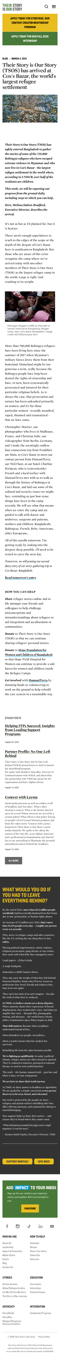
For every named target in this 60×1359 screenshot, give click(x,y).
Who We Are (9, 1236)
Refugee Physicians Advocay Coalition (11, 1322)
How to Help (37, 1236)
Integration (37, 1306)
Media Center (8, 1255)
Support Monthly (17, 1161)
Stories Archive (9, 1284)
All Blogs (13, 860)
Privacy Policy (44, 1336)
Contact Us (7, 1267)
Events (5, 1259)
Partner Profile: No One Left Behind (27, 753)
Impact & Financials (12, 1251)
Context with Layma (21, 797)
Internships (35, 1288)
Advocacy (8, 1306)
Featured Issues (37, 1292)
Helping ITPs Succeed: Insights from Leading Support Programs (30, 729)
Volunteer (34, 1243)
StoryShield (8, 1313)
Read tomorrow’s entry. (20, 577)
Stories (7, 1277)
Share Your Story (38, 1251)
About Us (6, 1243)
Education (36, 1277)
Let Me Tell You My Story (14, 1292)
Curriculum (35, 1284)
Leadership (7, 1247)
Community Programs (40, 1313)
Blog (5, 58)
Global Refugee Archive (13, 1288)
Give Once (44, 1161)
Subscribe (35, 1255)
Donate (33, 1247)
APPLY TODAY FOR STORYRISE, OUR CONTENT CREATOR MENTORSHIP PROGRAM (30, 22)
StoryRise (7, 1317)
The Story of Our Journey (14, 1296)
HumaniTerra (38, 680)
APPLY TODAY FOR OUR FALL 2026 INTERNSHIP (30, 39)
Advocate (34, 1259)
